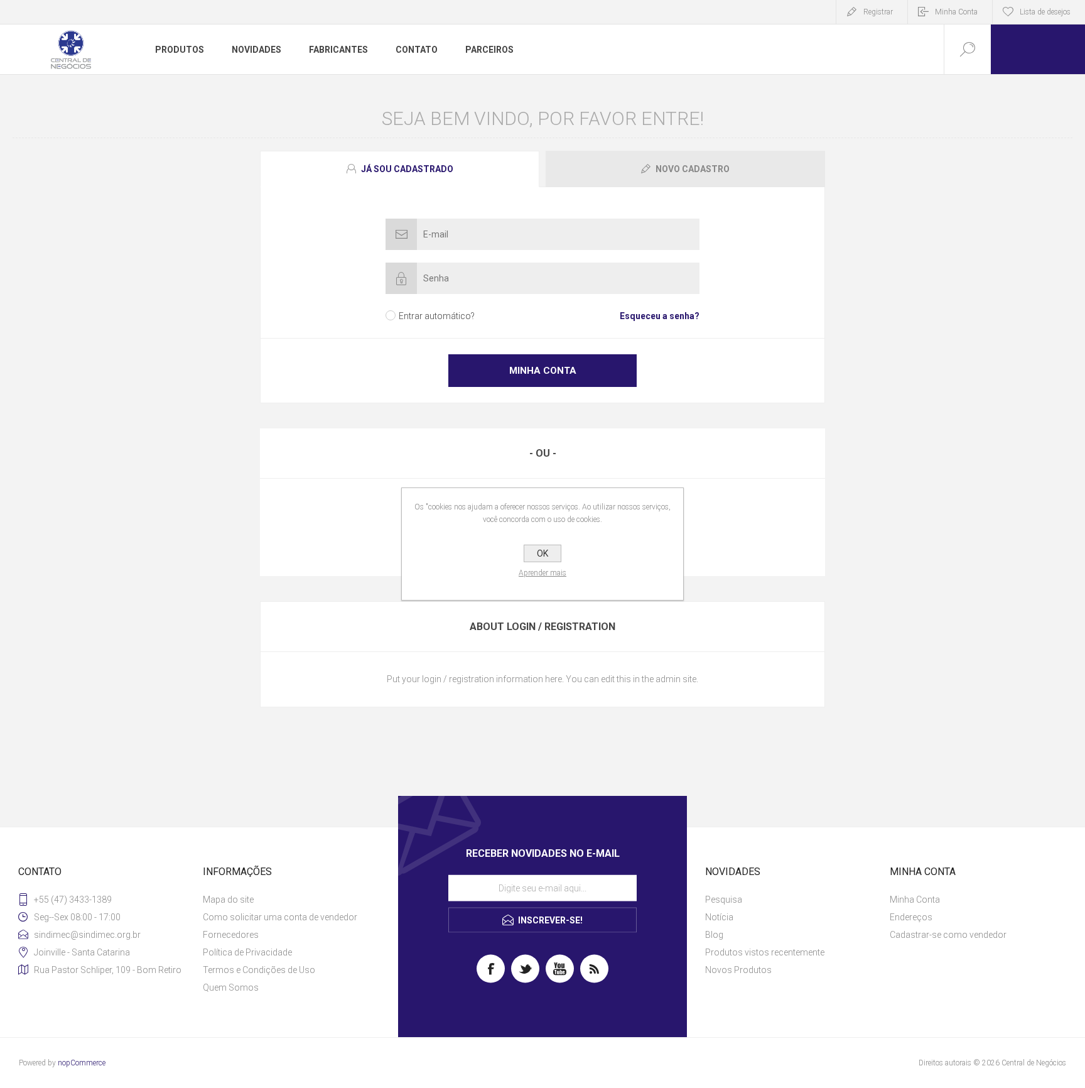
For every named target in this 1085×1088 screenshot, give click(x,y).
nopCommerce (81, 1062)
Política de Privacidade (247, 952)
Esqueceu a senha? (659, 316)
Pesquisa (723, 900)
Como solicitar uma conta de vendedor (280, 917)
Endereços (911, 917)
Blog (714, 935)
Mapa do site (228, 900)
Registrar (878, 12)
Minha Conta (956, 12)
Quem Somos (231, 987)
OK (542, 553)
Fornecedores (231, 935)
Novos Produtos (738, 970)
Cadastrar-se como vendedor (948, 935)
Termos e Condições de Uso (259, 970)
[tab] (401, 169)
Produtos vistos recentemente (764, 952)
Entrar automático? (437, 316)
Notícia (719, 917)
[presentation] (399, 169)
